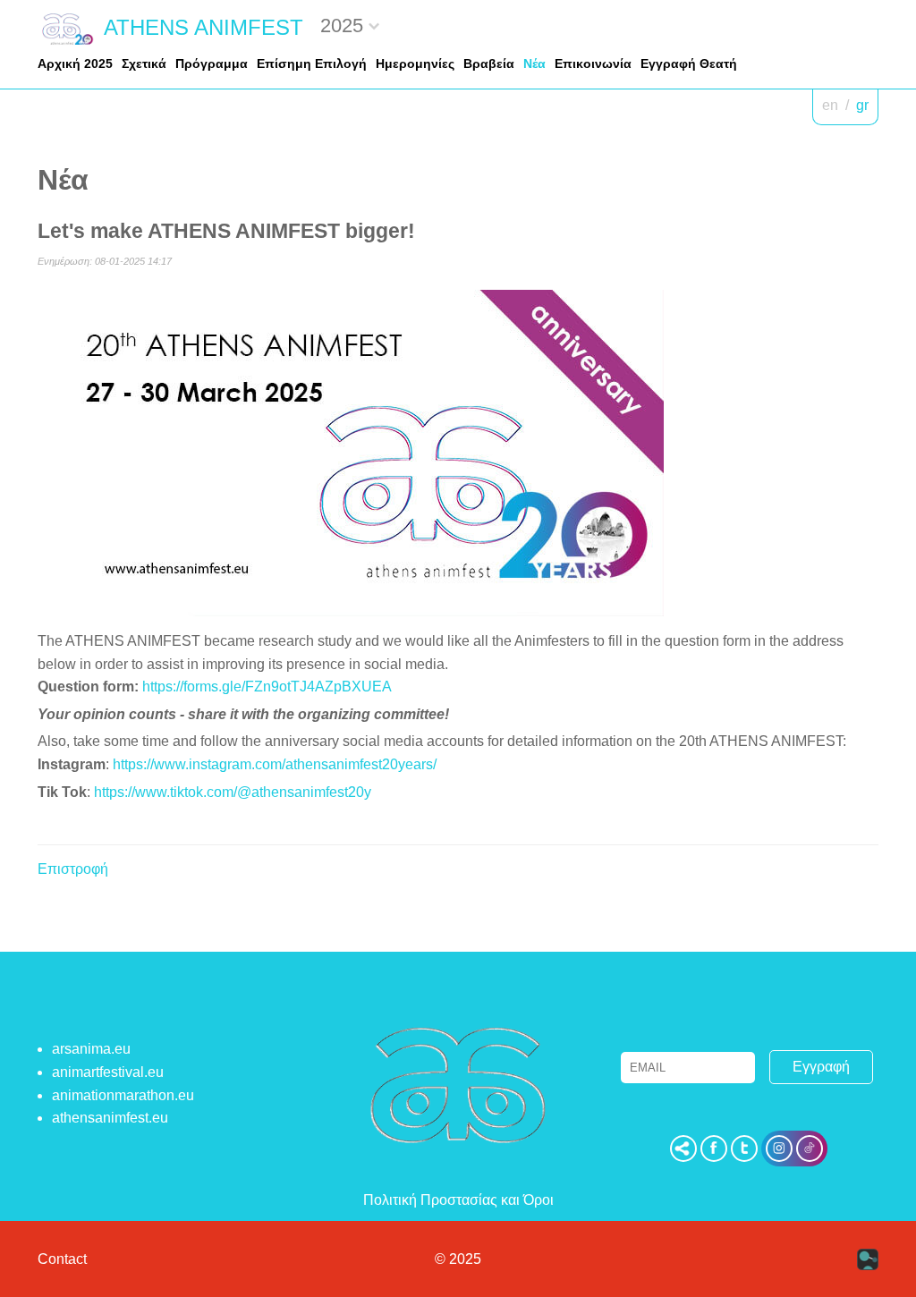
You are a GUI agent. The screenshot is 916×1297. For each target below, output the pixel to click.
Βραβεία (488, 63)
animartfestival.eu (108, 1072)
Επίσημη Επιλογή (312, 63)
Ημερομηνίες (415, 63)
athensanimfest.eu (110, 1117)
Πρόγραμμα (211, 63)
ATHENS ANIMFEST (203, 27)
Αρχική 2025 (75, 63)
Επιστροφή (73, 869)
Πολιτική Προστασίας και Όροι (458, 1200)
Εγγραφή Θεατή (688, 63)
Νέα (534, 63)
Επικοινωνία (593, 63)
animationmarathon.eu (123, 1095)
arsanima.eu (91, 1048)
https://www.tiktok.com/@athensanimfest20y (232, 792)
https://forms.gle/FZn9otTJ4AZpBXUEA (267, 686)
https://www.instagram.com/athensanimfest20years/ (275, 764)
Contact (62, 1259)
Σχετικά (144, 63)
